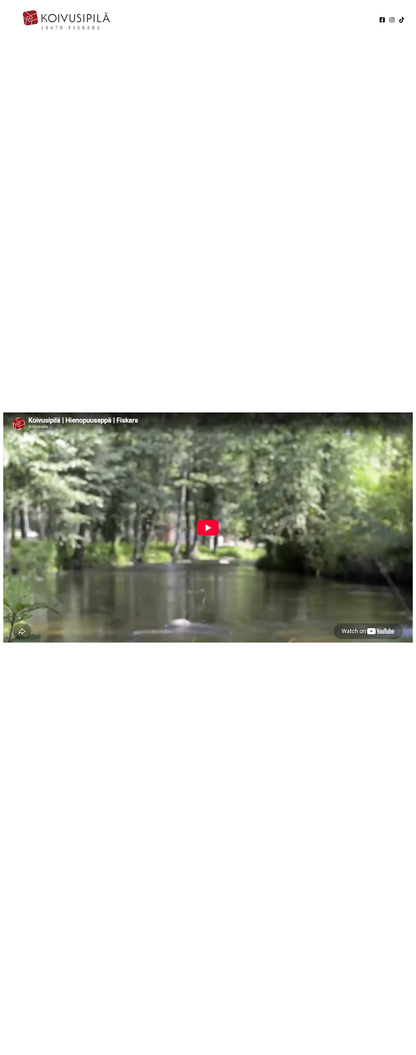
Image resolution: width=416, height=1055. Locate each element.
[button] (252, 20)
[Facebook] (382, 20)
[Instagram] (392, 20)
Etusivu (214, 20)
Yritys (241, 20)
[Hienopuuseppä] (69, 18)
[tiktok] (402, 20)
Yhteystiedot (322, 20)
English (358, 20)
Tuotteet (276, 20)
